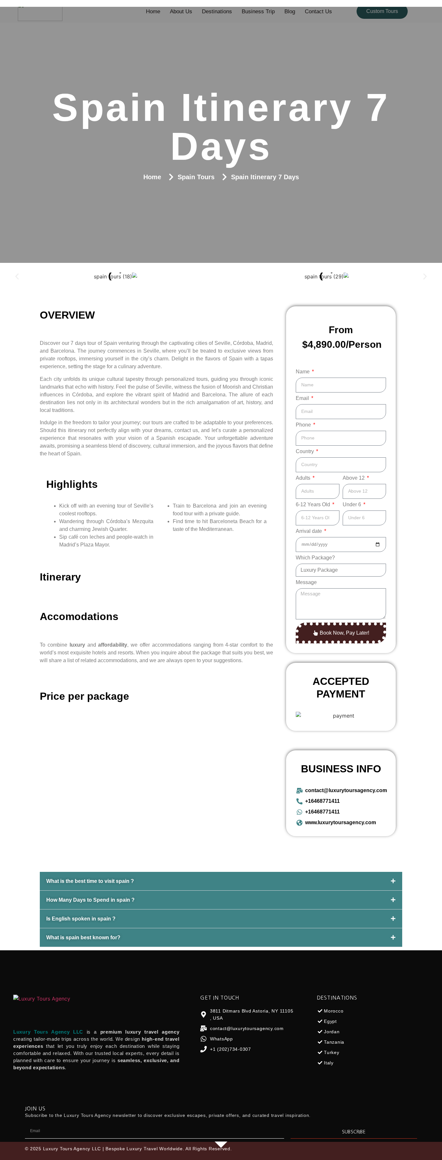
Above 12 (354, 478)
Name (303, 371)
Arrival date (309, 531)
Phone (304, 425)
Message (306, 582)
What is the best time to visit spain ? (90, 881)
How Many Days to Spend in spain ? (90, 900)
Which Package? (315, 557)
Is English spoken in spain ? (81, 918)
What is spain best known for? (83, 937)
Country (305, 451)
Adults (304, 478)
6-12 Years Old (313, 504)
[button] (17, 277)
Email (303, 398)
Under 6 (352, 504)
